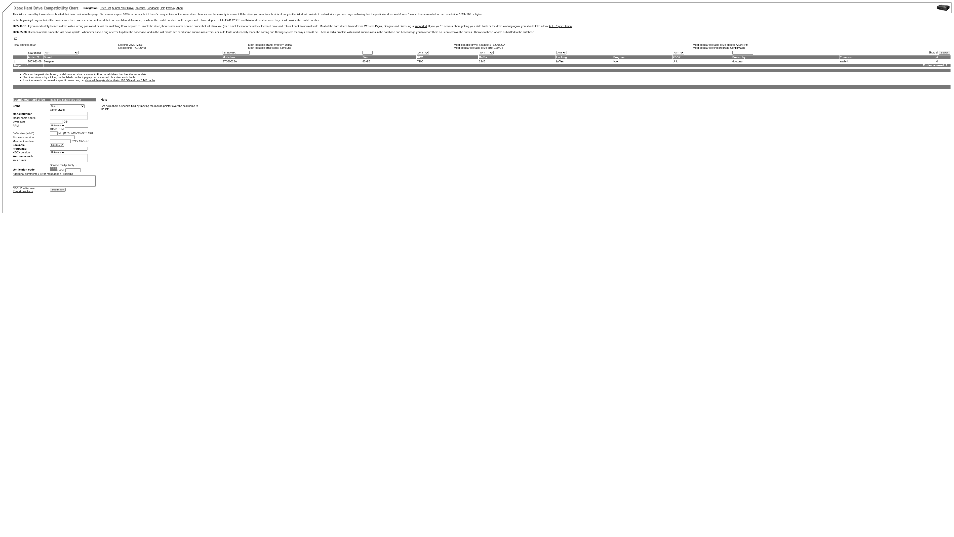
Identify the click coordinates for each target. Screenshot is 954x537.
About (179, 7)
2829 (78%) (136, 44)
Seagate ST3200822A (492, 44)
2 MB (482, 61)
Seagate (49, 61)
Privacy (170, 7)
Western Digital (283, 44)
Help (162, 7)
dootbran (737, 61)
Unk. (675, 61)
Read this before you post (65, 99)
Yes (561, 61)
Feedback (153, 7)
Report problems (23, 191)
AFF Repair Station (560, 26)
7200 (420, 61)
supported (421, 26)
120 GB (498, 47)
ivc (15, 38)
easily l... (845, 61)
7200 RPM (742, 44)
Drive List (105, 7)
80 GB (366, 61)
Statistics (140, 7)
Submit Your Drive (123, 7)
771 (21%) (139, 47)
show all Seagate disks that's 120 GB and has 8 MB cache (120, 80)
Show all (933, 52)
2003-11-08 (34, 61)
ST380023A (230, 61)
